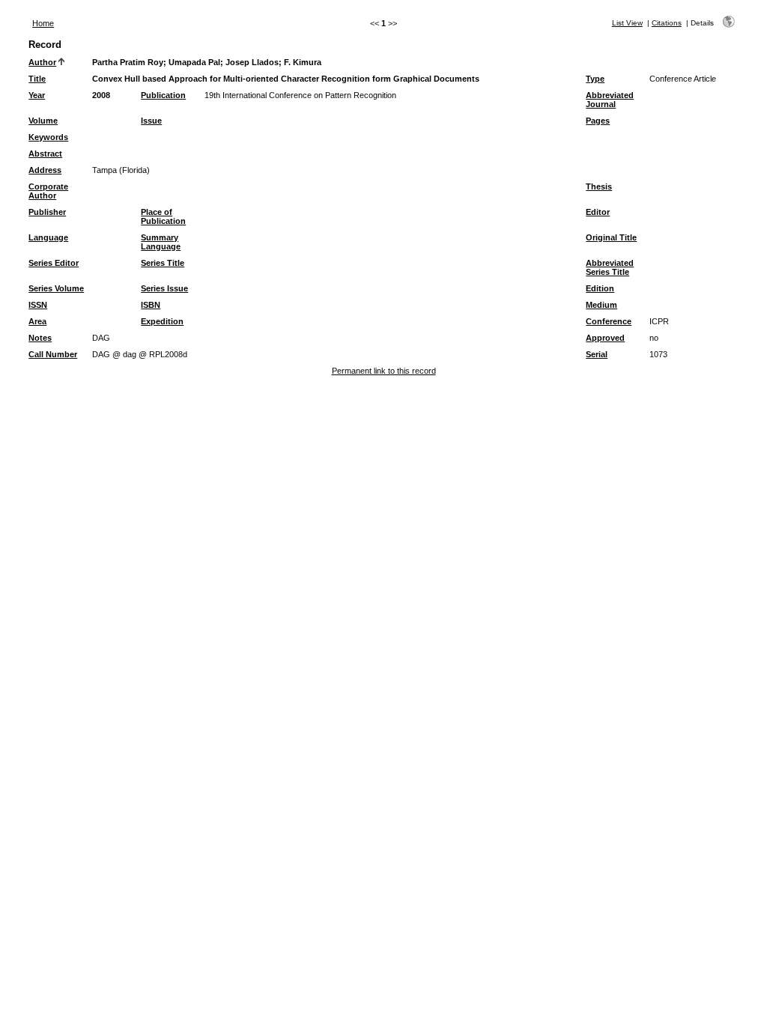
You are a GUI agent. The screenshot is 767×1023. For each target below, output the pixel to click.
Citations (667, 23)
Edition (600, 288)
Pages (598, 120)
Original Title (611, 237)
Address (44, 170)
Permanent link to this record (384, 370)
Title (37, 78)
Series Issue (164, 288)
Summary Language (161, 242)
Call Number (52, 354)
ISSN (37, 304)
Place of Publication (163, 216)
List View (627, 23)
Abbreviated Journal (610, 100)
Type (595, 78)
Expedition (162, 321)
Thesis (599, 186)
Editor (598, 211)
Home (43, 23)
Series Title (162, 262)
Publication (163, 95)
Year (36, 95)
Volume (43, 120)
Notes (40, 337)
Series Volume (56, 288)
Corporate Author (48, 191)
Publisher (47, 211)
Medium (601, 304)
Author (42, 62)
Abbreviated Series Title (610, 267)
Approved (605, 337)
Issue (151, 120)
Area (37, 321)
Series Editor (53, 262)
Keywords (48, 137)
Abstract (45, 153)
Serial (596, 354)
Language (48, 237)
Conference (608, 321)
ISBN (150, 304)
